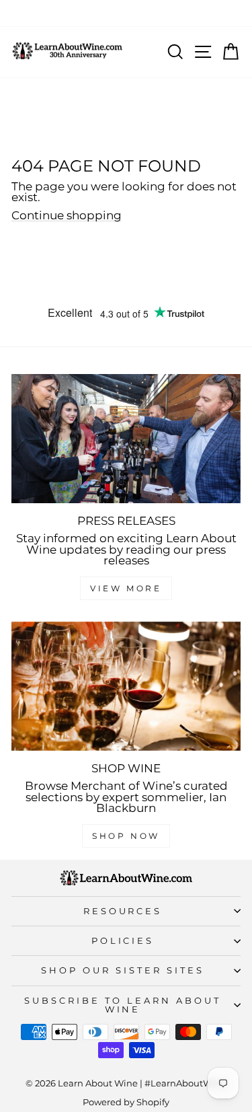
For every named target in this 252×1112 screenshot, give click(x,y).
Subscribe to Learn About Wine (122, 1004)
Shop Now (126, 836)
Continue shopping (66, 216)
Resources (123, 910)
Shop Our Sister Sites (122, 970)
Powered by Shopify (126, 1102)
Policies (123, 940)
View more (125, 588)
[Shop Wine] (126, 686)
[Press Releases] (126, 438)
